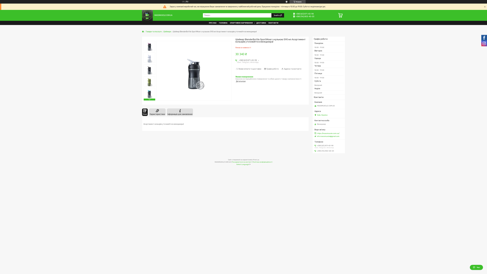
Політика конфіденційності (262, 162)
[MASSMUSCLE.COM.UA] (147, 15)
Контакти (273, 23)
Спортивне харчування (241, 23)
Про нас (212, 23)
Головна (223, 23)
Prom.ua (256, 160)
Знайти (277, 15)
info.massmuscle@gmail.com (328, 136)
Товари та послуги (154, 32)
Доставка (261, 23)
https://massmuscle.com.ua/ (328, 133)
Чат (478, 267)
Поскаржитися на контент (241, 162)
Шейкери (167, 32)
